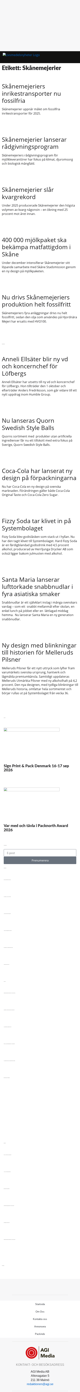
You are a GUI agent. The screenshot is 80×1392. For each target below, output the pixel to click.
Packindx (40, 1334)
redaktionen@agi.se (40, 1384)
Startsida (40, 1304)
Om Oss (40, 1311)
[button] (67, 57)
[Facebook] (40, 1286)
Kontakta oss (40, 1319)
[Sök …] (73, 57)
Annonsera (40, 1326)
